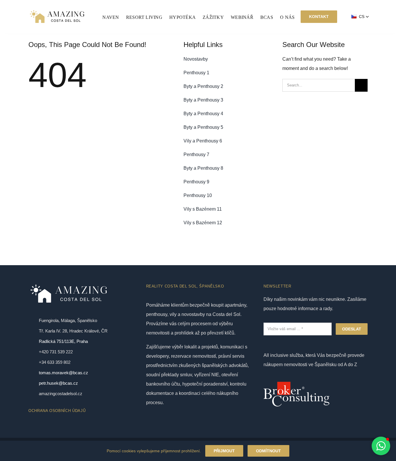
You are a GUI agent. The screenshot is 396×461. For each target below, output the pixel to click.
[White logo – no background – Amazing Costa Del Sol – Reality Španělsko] (57, 10)
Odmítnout (268, 451)
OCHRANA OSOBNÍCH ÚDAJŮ (57, 410)
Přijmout (224, 451)
